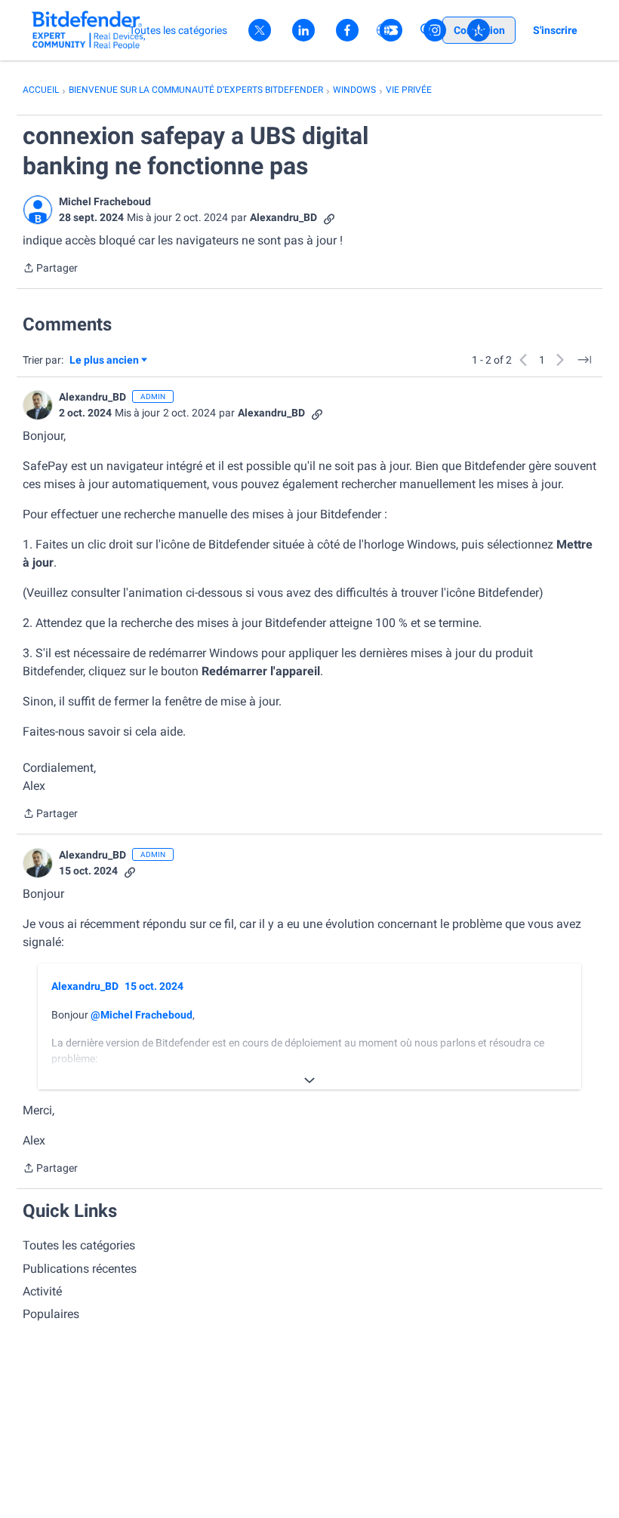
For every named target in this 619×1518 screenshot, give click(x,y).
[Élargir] (309, 1080)
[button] (38, 210)
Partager (50, 269)
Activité (42, 1291)
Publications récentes (80, 1268)
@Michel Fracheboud (141, 1015)
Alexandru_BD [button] (283, 217)
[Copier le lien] (329, 218)
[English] (88, 30)
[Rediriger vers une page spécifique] (584, 360)
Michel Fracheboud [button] (105, 201)
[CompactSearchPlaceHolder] (427, 30)
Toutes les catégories (79, 1245)
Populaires (51, 1314)
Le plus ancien (104, 361)
